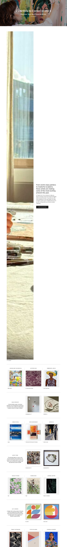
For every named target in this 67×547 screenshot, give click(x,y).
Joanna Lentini (51, 475)
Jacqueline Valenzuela (16, 368)
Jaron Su (51, 422)
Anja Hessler (15, 402)
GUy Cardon (15, 508)
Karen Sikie (33, 475)
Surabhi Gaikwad (51, 529)
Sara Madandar (33, 422)
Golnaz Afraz (34, 16)
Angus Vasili (15, 422)
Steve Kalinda (33, 529)
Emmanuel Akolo (51, 368)
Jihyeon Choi (33, 368)
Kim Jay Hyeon (15, 475)
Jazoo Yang (15, 455)
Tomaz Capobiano (15, 529)
